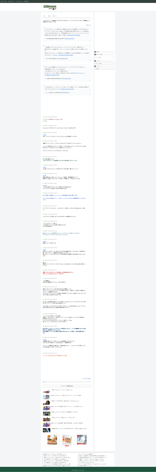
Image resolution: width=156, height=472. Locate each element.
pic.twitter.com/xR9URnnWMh (52, 75)
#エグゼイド (56, 55)
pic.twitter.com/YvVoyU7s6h (67, 89)
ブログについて (11, 1)
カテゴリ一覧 (3, 1)
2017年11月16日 (70, 38)
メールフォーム (19, 1)
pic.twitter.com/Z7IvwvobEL (73, 35)
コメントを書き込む (67, 386)
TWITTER (26, 1)
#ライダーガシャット (79, 73)
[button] (113, 57)
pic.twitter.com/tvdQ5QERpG (66, 55)
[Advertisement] (67, 107)
